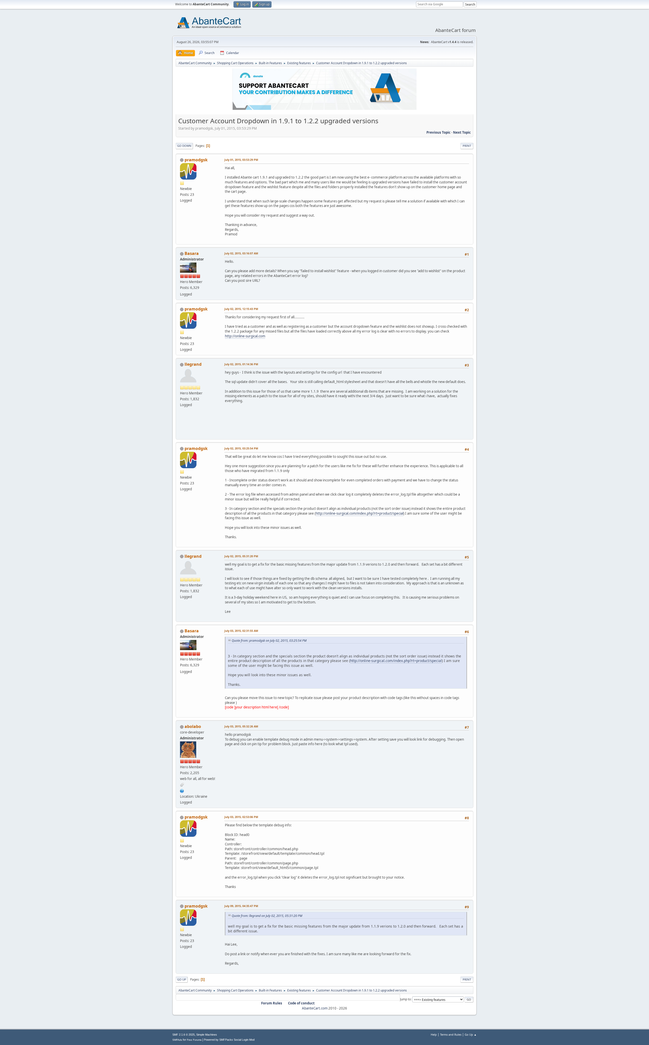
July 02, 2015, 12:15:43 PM (241, 309)
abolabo (193, 726)
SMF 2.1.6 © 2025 (183, 1034)
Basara (192, 253)
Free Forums (194, 1039)
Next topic (462, 132)
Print (467, 146)
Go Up (181, 979)
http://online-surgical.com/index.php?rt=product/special (359, 513)
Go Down (184, 146)
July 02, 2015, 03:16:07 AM (241, 253)
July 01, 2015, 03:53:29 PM (241, 160)
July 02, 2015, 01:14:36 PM (241, 364)
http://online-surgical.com (245, 336)
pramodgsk (196, 160)
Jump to (405, 999)
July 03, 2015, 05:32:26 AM (241, 726)
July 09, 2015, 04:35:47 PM (241, 906)
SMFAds (177, 1039)
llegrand (193, 364)
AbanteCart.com (315, 1008)
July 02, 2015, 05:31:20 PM (241, 556)
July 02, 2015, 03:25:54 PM (241, 448)
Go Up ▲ (471, 1034)
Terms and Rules (450, 1034)
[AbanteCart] (182, 790)
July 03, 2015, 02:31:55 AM (241, 631)
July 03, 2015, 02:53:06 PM (241, 817)
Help (434, 1034)
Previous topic (438, 132)
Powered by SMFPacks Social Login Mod (229, 1039)
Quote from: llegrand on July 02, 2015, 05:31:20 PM (267, 916)
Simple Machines (206, 1034)
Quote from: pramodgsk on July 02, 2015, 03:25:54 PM (269, 640)
